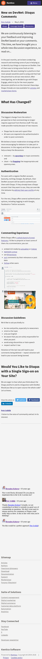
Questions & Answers (9, 568)
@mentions (11, 254)
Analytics (5, 611)
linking (34, 249)
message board (16, 26)
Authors (4, 565)
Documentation (7, 574)
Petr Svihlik (5, 22)
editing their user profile (24, 190)
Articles (4, 563)
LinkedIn (8, 403)
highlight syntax (10, 252)
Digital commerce (8, 603)
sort (5, 257)
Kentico (14, 655)
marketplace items (8, 91)
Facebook (35, 400)
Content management (10, 597)
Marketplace (6, 579)
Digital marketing (8, 600)
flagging (16, 161)
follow (6, 263)
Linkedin (4, 635)
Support (4, 577)
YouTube (4, 629)
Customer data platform (11, 606)
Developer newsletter (10, 640)
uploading (25, 249)
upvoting (19, 156)
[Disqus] (21, 453)
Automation (6, 609)
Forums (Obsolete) (8, 582)
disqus (4, 26)
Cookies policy (16, 657)
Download (5, 571)
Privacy (6, 657)
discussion (29, 26)
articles (33, 88)
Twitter (22, 400)
